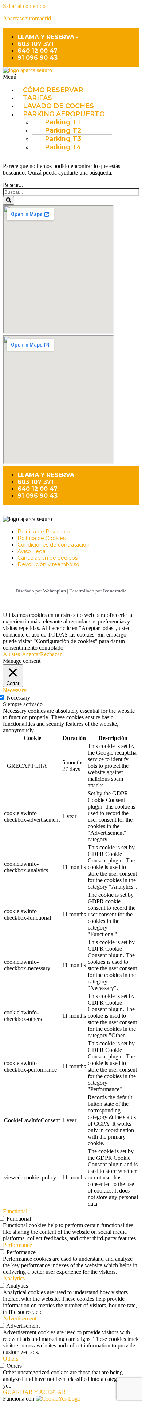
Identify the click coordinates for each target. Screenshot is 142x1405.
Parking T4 (63, 147)
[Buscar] (8, 200)
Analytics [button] (14, 1278)
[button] (71, 77)
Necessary (18, 697)
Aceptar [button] (31, 654)
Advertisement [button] (19, 1318)
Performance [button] (17, 1245)
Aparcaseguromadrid (27, 18)
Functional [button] (15, 1211)
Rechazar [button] (51, 654)
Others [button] (10, 1358)
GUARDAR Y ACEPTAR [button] (34, 1392)
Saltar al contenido (24, 6)
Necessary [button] (15, 690)
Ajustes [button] (11, 654)
